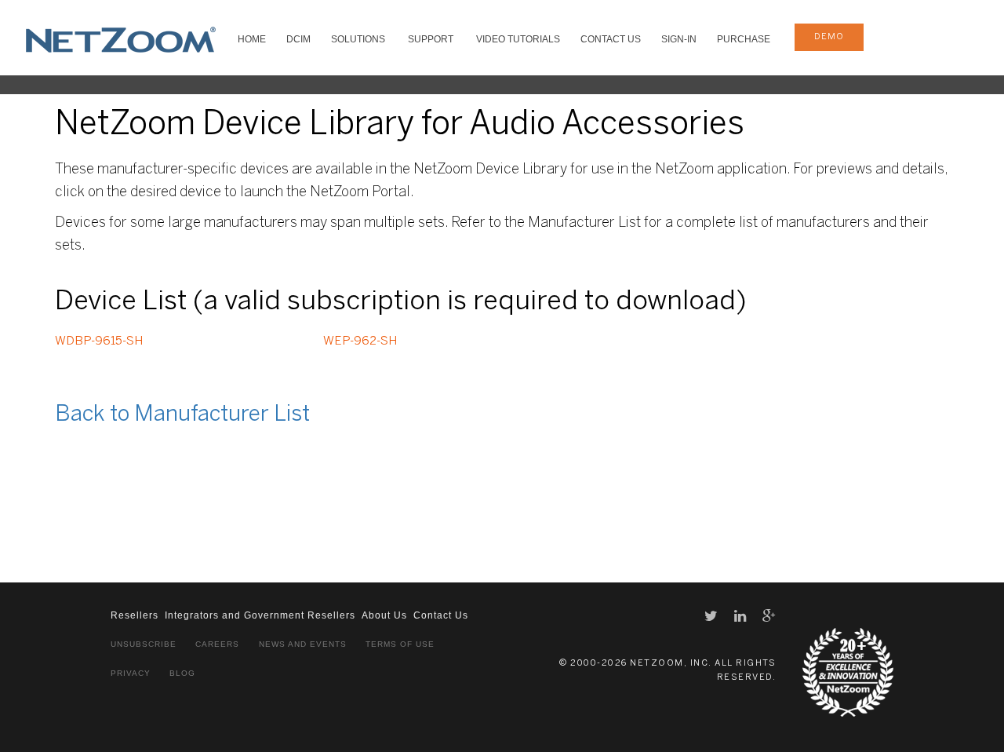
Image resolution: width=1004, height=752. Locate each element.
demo (829, 37)
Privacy (131, 673)
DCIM (298, 39)
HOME (252, 39)
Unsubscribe (143, 644)
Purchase (743, 39)
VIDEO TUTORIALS (518, 39)
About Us (384, 615)
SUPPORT (430, 39)
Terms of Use (400, 644)
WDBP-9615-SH (99, 341)
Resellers (134, 615)
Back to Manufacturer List (182, 414)
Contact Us (610, 39)
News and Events (303, 644)
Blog (182, 673)
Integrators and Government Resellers (260, 615)
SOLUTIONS (358, 39)
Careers (217, 644)
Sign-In (679, 39)
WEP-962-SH (360, 341)
